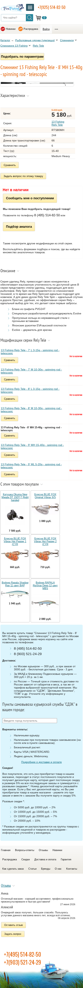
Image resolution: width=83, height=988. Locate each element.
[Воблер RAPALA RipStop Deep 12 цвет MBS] (45, 604)
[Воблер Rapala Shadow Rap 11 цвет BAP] (15, 594)
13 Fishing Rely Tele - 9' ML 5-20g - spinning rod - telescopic (31, 466)
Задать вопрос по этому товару (23, 176)
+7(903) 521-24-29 (22, 962)
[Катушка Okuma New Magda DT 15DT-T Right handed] (15, 515)
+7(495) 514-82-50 (22, 954)
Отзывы (43, 850)
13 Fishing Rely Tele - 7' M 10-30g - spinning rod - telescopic (31, 371)
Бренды (45, 868)
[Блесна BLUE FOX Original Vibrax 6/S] (45, 509)
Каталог (5, 40)
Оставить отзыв (13, 925)
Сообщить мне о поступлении (30, 198)
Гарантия (66, 859)
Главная (5, 850)
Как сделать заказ (13, 868)
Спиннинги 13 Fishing (14, 45)
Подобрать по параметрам (22, 56)
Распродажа (31, 28)
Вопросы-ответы (24, 850)
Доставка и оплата (45, 859)
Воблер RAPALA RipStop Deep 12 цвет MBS (45, 585)
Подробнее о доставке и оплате (41, 762)
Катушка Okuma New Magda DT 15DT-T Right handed (15, 497)
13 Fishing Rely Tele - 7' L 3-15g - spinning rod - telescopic (30, 352)
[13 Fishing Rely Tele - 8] (37, 85)
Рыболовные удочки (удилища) (35, 40)
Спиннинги (67, 40)
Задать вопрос (12, 933)
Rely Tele (38, 45)
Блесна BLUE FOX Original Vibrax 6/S (45, 496)
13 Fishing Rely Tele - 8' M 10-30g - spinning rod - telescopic (31, 410)
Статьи (32, 868)
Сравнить (10, 165)
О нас (58, 868)
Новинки (10, 28)
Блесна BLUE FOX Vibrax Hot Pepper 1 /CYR (15, 541)
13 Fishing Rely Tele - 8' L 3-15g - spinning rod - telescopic (30, 390)
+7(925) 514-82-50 (51, 7)
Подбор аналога (19, 226)
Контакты (71, 868)
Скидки (25, 859)
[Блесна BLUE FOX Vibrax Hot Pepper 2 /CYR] (45, 556)
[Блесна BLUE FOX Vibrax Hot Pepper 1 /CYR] (15, 556)
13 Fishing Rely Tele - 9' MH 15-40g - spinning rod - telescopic (32, 446)
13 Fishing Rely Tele (58, 123)
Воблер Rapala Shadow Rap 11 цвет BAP (15, 584)
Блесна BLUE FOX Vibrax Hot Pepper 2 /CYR (45, 541)
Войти (46, 29)
